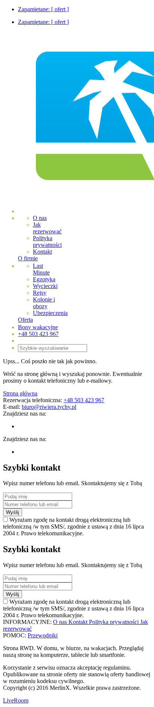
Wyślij (12, 512)
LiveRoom (15, 700)
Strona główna (20, 393)
